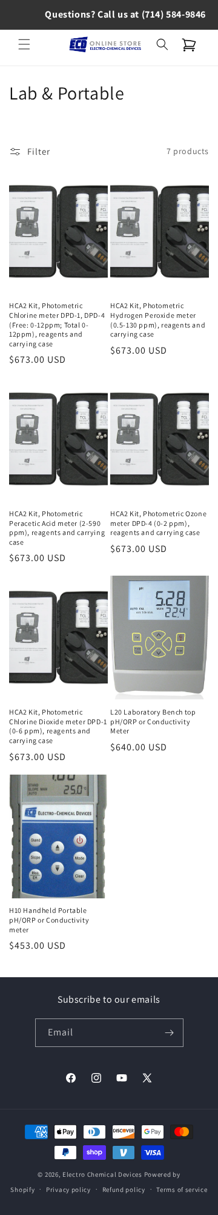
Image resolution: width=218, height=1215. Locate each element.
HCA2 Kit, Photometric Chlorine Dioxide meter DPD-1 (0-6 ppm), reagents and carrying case (58, 726)
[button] (24, 44)
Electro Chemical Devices (102, 1174)
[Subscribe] (169, 1032)
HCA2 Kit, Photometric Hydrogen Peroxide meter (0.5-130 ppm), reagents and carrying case (157, 319)
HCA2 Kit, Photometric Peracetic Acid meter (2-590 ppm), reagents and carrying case (57, 528)
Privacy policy (68, 1189)
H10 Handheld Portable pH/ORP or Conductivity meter (49, 920)
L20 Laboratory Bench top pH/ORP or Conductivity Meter (153, 721)
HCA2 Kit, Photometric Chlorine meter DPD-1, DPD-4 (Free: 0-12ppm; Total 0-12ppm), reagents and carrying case (57, 324)
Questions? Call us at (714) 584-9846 (125, 14)
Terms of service (181, 1189)
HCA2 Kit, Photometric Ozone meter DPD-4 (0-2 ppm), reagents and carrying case (158, 523)
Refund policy (123, 1189)
